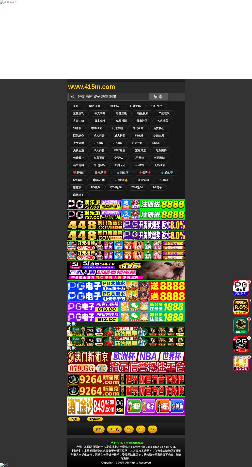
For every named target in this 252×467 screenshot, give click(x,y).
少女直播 (78, 142)
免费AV (118, 157)
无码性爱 (159, 165)
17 (152, 429)
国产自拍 (94, 105)
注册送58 (143, 179)
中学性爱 (96, 128)
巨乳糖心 (78, 135)
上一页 (114, 429)
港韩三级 (121, 113)
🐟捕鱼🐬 (123, 172)
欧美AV (114, 105)
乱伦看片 (138, 128)
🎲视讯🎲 (99, 179)
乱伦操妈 (99, 165)
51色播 (139, 135)
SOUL (156, 142)
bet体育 (78, 179)
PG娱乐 (95, 187)
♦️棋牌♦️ (145, 172)
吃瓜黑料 (161, 150)
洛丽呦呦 (159, 157)
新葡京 (77, 187)
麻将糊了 (78, 194)
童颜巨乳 (78, 113)
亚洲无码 (119, 165)
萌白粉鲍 (78, 165)
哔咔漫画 (119, 150)
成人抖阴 (119, 135)
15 (129, 429)
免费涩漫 (78, 150)
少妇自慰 (158, 135)
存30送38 (116, 187)
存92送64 (137, 187)
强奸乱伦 (156, 105)
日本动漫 (99, 120)
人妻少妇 (78, 120)
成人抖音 (99, 135)
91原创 (77, 128)
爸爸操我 (162, 120)
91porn (98, 142)
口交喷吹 (164, 113)
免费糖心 (158, 128)
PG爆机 (163, 179)
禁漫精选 (140, 150)
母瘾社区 (142, 120)
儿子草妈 (138, 157)
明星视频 (142, 113)
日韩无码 (135, 105)
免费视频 (99, 157)
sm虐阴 (139, 165)
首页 (76, 105)
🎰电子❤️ (100, 172)
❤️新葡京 (79, 172)
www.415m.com (91, 86)
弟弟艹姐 (137, 142)
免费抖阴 (121, 120)
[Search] (180, 87)
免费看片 (78, 157)
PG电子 (157, 187)
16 (140, 429)
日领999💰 (121, 179)
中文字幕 (99, 113)
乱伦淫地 (117, 128)
